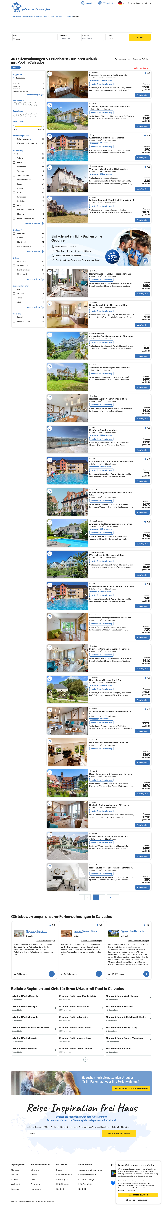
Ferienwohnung (30, 321)
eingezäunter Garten (30, 218)
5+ (35, 104)
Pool (30, 154)
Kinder (30, 237)
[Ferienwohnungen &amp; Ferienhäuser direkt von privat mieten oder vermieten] (31, 9)
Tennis (30, 298)
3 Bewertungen (105, 466)
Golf (30, 302)
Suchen (139, 37)
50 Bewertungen (106, 80)
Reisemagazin (62, 1179)
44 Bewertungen (106, 685)
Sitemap (15, 1189)
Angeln (30, 289)
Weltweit (15, 1184)
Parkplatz (30, 201)
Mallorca (15, 1179)
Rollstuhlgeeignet (30, 246)
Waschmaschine (30, 179)
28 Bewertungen (106, 529)
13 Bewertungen (106, 174)
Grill (30, 205)
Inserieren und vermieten (90, 1169)
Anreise (63, 35)
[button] (138, 1200)
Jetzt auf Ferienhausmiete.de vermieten (131, 1088)
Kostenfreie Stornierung (30, 143)
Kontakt (60, 1189)
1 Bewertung (104, 719)
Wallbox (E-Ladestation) (30, 209)
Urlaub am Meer (30, 274)
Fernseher (30, 166)
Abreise (85, 35)
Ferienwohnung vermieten (139, 3)
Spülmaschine (30, 175)
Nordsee (15, 1169)
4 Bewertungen (105, 143)
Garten (30, 162)
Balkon (30, 192)
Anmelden (90, 3)
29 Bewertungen (106, 435)
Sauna (30, 184)
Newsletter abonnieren (119, 1133)
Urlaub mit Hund (30, 261)
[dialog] (138, 1182)
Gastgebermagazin (87, 1174)
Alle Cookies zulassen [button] (138, 1195)
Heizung (30, 214)
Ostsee (14, 1174)
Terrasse (30, 171)
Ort (14, 36)
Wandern (30, 293)
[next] (110, 897)
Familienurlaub (30, 270)
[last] (116, 897)
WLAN (30, 158)
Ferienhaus (30, 317)
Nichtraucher (30, 242)
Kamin (30, 188)
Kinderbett (30, 197)
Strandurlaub (30, 265)
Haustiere (30, 233)
